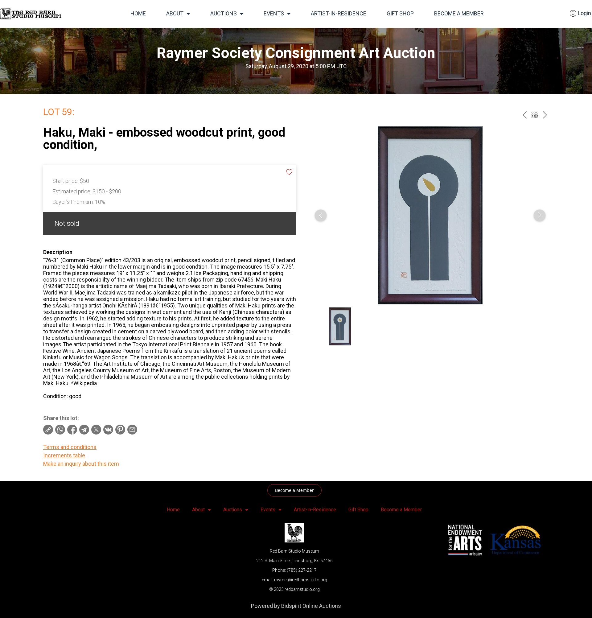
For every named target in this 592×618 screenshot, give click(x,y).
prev (524, 115)
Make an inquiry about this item (81, 463)
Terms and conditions (70, 447)
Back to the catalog (535, 115)
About (174, 13)
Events (274, 13)
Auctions (223, 13)
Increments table (64, 455)
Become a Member (459, 13)
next (545, 115)
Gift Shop (400, 13)
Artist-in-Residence (338, 13)
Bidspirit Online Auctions (311, 606)
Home (138, 13)
